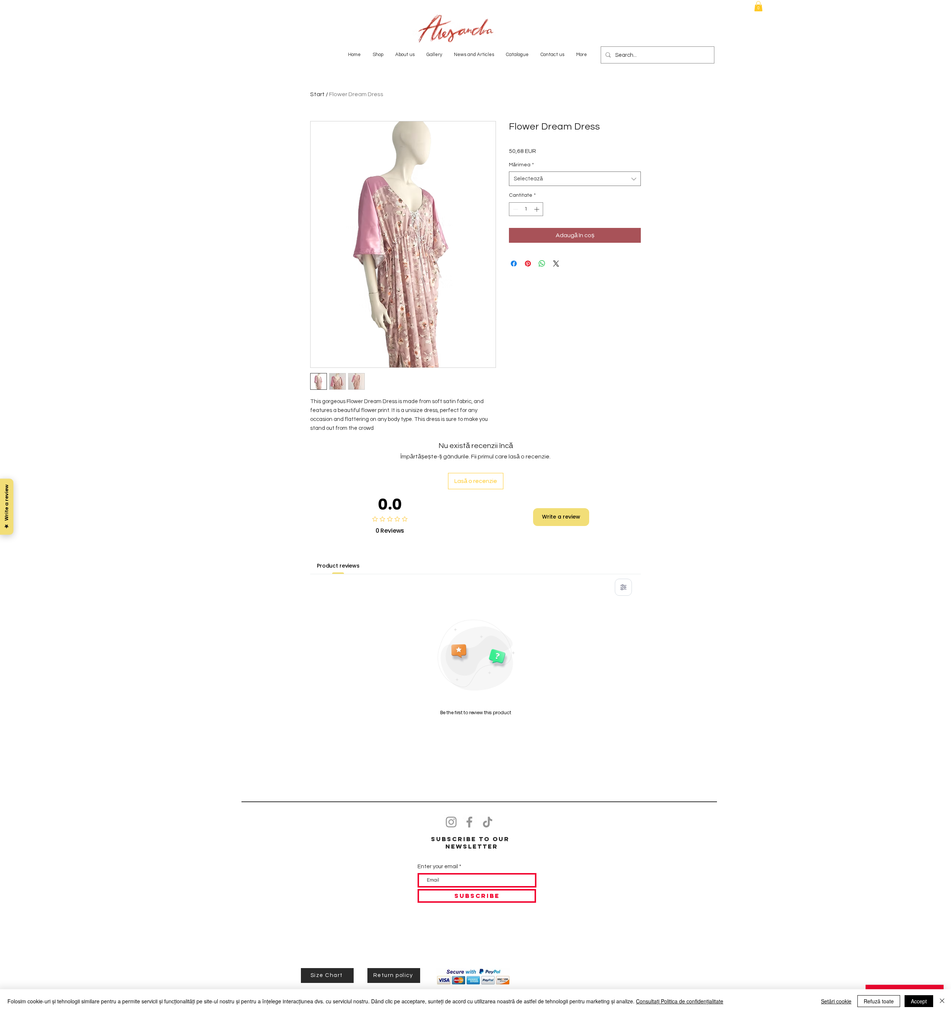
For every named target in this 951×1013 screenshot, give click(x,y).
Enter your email (438, 866)
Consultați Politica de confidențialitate (679, 1001)
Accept (919, 1001)
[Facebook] (469, 822)
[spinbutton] (526, 209)
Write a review (561, 516)
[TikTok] (487, 822)
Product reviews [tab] (338, 565)
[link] (758, 6)
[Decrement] (514, 209)
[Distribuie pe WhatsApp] (542, 263)
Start (317, 94)
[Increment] (537, 209)
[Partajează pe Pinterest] (527, 263)
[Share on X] (556, 263)
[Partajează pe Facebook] (513, 263)
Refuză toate (879, 1001)
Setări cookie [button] (836, 1001)
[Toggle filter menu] (623, 587)
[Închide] (942, 1001)
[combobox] (575, 178)
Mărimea (521, 164)
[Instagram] (451, 822)
